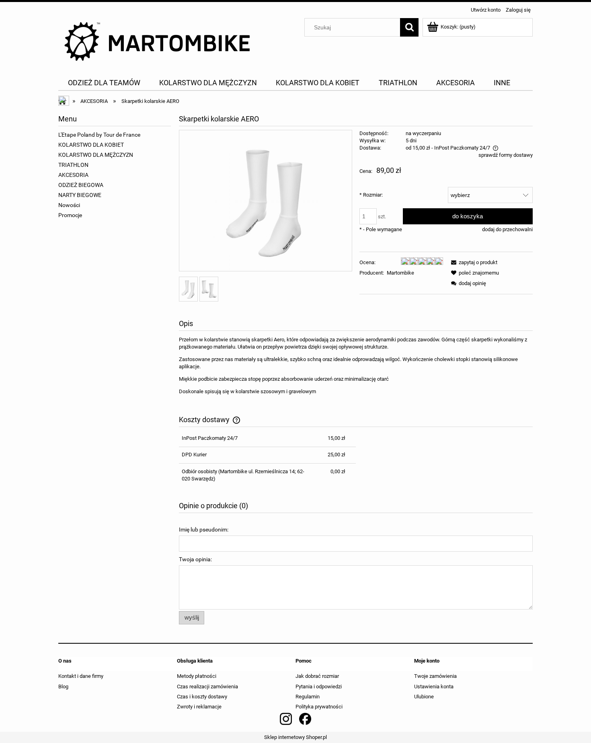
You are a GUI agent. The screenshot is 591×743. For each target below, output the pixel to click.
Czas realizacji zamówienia (207, 686)
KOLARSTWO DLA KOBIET (91, 145)
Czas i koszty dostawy (202, 697)
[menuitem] (104, 82)
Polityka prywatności (319, 707)
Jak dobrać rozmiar (317, 676)
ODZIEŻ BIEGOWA (80, 185)
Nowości (69, 205)
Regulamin (308, 697)
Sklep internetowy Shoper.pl (295, 737)
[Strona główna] (158, 41)
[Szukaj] (409, 27)
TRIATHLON (73, 165)
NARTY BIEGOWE (79, 195)
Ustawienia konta (434, 686)
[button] (472, 262)
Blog (63, 686)
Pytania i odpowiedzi (319, 686)
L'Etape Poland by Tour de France (99, 134)
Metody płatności (196, 676)
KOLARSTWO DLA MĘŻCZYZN (95, 155)
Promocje (70, 215)
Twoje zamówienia (435, 676)
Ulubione (424, 697)
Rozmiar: (371, 195)
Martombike (400, 273)
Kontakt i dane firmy (80, 676)
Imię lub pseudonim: (203, 529)
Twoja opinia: (195, 559)
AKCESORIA (73, 175)
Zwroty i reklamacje (199, 707)
